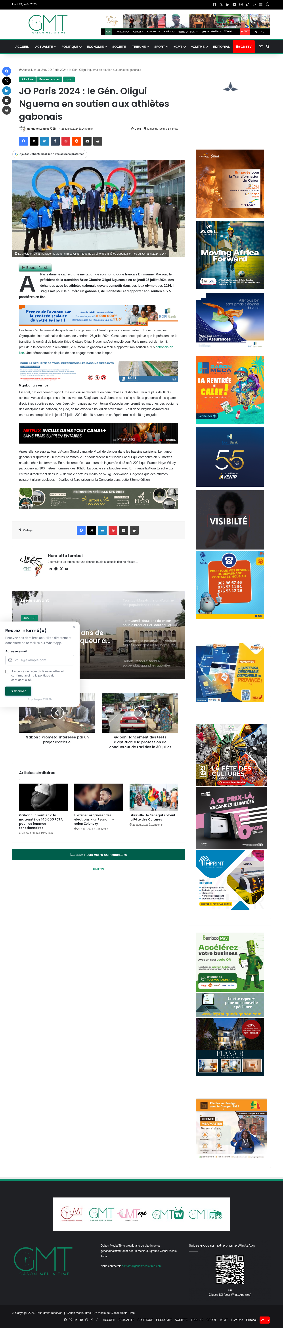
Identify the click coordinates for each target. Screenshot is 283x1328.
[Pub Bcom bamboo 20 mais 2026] (230, 990)
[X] (61, 569)
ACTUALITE (44, 46)
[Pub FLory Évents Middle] (98, 507)
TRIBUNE (139, 46)
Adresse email (16, 651)
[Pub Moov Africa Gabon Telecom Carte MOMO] (230, 701)
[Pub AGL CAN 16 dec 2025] (230, 288)
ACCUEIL (22, 46)
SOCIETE (119, 46)
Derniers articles (49, 79)
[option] (98, 635)
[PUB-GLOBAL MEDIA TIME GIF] (230, 548)
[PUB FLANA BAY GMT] (230, 1075)
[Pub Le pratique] (230, 1016)
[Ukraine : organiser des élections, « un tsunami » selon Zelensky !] (98, 797)
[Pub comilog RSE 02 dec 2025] (230, 216)
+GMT (178, 46)
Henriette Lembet (38, 128)
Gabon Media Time (79, 1313)
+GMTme (198, 46)
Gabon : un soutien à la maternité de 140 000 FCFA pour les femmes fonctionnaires (41, 821)
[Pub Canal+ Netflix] (98, 442)
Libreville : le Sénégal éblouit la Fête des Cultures (152, 817)
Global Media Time (123, 1313)
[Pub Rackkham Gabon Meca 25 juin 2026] (230, 423)
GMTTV (246, 46)
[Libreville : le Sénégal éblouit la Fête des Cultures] (154, 797)
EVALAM (47, 699)
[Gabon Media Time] (48, 24)
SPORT (159, 46)
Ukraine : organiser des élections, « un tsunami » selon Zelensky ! (94, 819)
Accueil (27, 69)
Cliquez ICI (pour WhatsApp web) (230, 1294)
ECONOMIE (95, 46)
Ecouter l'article (37, 267)
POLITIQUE (69, 46)
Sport (68, 79)
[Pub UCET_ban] (98, 380)
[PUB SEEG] (230, 618)
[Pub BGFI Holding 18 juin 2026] (230, 485)
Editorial (221, 46)
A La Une (40, 69)
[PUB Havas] (230, 351)
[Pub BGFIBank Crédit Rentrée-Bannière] (98, 324)
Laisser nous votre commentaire (98, 855)
